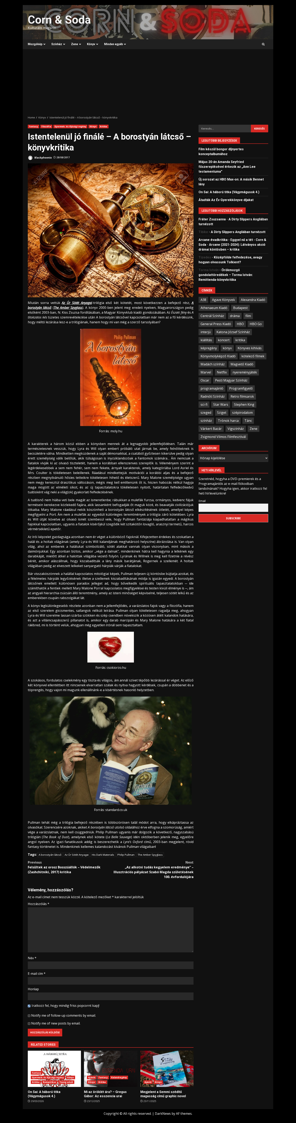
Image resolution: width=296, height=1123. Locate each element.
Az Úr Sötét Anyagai (77, 855)
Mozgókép (35, 44)
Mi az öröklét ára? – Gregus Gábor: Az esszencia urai (110, 1069)
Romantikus (49, 1082)
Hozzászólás (38, 904)
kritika (240, 340)
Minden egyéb (113, 44)
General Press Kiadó (216, 323)
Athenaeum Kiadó (214, 307)
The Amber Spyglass (150, 855)
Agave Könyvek (223, 299)
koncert (224, 340)
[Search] (263, 44)
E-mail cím (37, 973)
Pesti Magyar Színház (231, 380)
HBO (240, 323)
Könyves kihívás (250, 348)
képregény (209, 348)
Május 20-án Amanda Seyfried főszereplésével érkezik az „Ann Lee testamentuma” (227, 166)
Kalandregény (119, 1077)
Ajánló (91, 1077)
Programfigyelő (241, 388)
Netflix (222, 372)
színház (206, 420)
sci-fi (204, 404)
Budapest (240, 307)
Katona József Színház (233, 332)
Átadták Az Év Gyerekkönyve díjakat (226, 200)
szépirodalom (242, 412)
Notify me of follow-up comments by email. (63, 1015)
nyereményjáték (245, 372)
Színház (56, 44)
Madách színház (213, 364)
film (248, 315)
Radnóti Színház (213, 396)
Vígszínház (236, 428)
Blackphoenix (43, 157)
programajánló (212, 388)
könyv (227, 348)
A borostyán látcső (50, 855)
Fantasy (33, 126)
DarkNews (163, 1113)
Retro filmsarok (242, 396)
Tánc (248, 420)
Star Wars (220, 404)
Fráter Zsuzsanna (212, 219)
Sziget (221, 412)
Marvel (206, 372)
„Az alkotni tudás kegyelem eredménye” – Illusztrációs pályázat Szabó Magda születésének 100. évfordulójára (154, 869)
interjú (206, 332)
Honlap (33, 989)
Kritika (103, 126)
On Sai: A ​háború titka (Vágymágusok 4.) (54, 1069)
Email (202, 501)
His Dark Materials (103, 855)
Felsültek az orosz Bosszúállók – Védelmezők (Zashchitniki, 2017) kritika (64, 867)
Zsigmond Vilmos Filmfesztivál (223, 436)
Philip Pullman (126, 855)
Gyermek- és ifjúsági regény (70, 126)
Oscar (205, 380)
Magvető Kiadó (242, 364)
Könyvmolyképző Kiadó (218, 356)
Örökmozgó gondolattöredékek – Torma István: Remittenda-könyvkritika (226, 274)
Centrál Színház (212, 315)
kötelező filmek (252, 356)
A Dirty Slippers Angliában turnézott (238, 232)
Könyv (91, 44)
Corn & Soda (59, 19)
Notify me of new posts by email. (55, 1023)
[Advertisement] (148, 82)
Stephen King (244, 404)
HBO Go (256, 323)
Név (32, 958)
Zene (74, 44)
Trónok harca (228, 420)
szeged (206, 412)
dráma (235, 315)
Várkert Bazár (211, 428)
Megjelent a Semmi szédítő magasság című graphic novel (167, 1069)
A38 (203, 299)
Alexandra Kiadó (253, 299)
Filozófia (46, 126)
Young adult (66, 1082)
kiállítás (206, 340)
